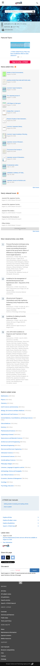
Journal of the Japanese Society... (11, 199)
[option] (20, 19)
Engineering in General (7, 434)
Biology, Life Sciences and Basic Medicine (12, 410)
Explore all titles (7, 517)
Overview (4, 612)
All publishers (5, 597)
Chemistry (4, 403)
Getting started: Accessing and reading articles (16, 504)
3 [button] (20, 20)
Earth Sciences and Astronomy (9, 407)
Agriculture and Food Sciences (9, 414)
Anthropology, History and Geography (11, 471)
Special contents (6, 635)
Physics (3, 399)
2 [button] (18, 20)
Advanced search (30, 14)
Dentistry (3, 427)
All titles (3, 591)
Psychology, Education (7, 486)
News (2, 629)
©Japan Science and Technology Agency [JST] (18, 664)
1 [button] (16, 20)
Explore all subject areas (10, 520)
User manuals (5, 647)
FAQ (2, 653)
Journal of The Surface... (11, 212)
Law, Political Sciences (7, 475)
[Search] (33, 11)
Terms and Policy (6, 621)
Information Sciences (7, 453)
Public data (4, 618)
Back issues (36, 187)
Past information (7, 542)
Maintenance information (9, 632)
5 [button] (24, 20)
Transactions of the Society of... (11, 218)
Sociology (3, 482)
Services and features (7, 615)
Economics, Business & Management (11, 478)
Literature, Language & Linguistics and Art (12, 467)
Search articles (5, 600)
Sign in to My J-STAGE (20, 62)
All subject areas (6, 594)
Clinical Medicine (5, 423)
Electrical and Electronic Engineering (11, 449)
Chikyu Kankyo (11, 224)
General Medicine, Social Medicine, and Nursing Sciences (17, 418)
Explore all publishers (9, 523)
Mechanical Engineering (7, 445)
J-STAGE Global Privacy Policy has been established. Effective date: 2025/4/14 (20, 53)
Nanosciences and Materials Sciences (11, 438)
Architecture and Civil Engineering (10, 442)
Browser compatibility (7, 650)
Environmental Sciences (7, 456)
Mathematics (4, 396)
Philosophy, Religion (6, 464)
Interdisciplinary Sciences (8, 460)
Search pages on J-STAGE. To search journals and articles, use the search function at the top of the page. (18, 574)
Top (20, 582)
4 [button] (22, 20)
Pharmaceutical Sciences (8, 431)
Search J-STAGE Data (9, 526)
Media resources (6, 638)
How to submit (8, 506)
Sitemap (3, 659)
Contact (3, 656)
